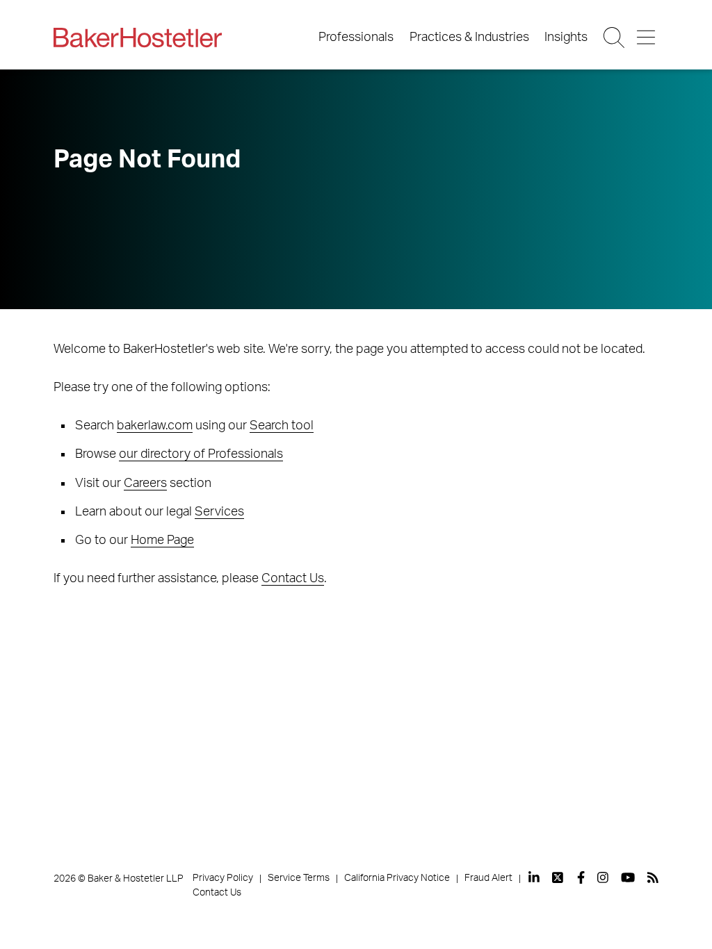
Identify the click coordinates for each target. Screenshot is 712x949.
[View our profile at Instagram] (602, 877)
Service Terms (299, 878)
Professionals (356, 37)
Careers (145, 483)
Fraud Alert (488, 878)
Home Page (162, 540)
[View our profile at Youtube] (628, 877)
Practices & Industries (469, 37)
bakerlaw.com (155, 426)
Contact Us (292, 578)
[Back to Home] (138, 37)
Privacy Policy (223, 878)
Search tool (282, 426)
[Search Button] (615, 37)
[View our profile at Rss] (652, 877)
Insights (566, 37)
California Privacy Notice (397, 878)
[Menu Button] (647, 37)
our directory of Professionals (201, 454)
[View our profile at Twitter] (558, 877)
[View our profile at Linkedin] (534, 877)
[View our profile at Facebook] (581, 877)
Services (219, 512)
